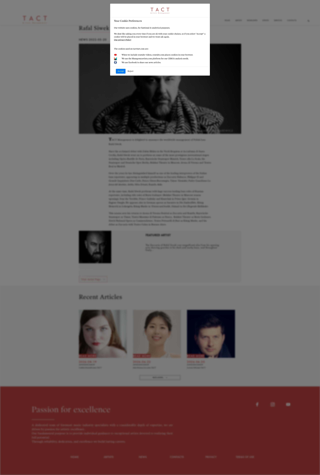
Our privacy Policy (122, 40)
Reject (130, 71)
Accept (121, 71)
